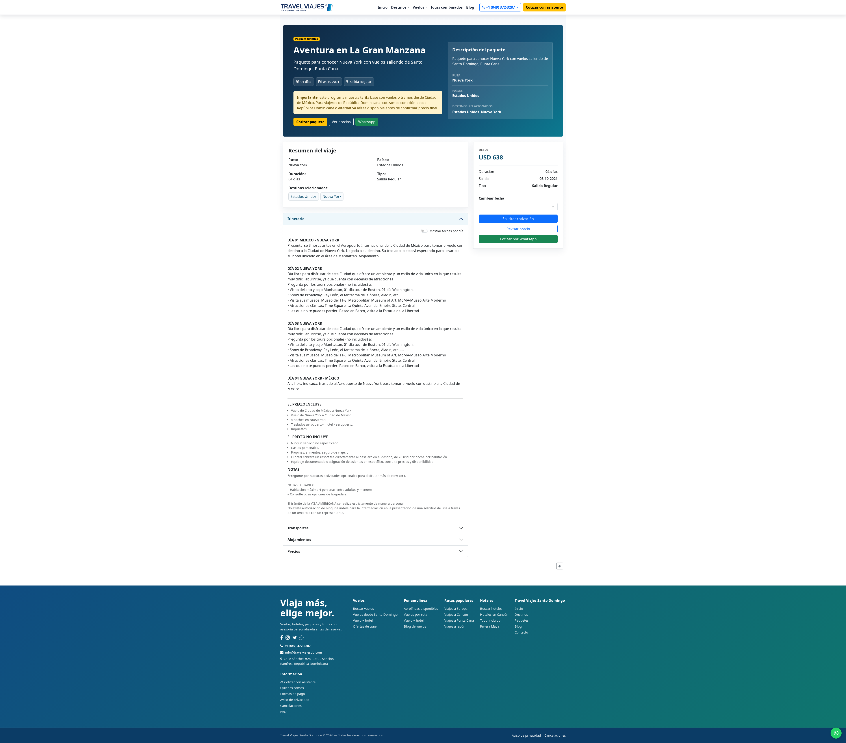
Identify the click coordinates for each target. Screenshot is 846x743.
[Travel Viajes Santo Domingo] (306, 7)
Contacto (521, 632)
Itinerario (296, 218)
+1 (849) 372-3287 (501, 7)
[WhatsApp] (301, 637)
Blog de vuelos (415, 626)
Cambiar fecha (491, 198)
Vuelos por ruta (415, 614)
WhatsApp (366, 121)
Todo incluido (490, 620)
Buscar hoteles (491, 608)
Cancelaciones (291, 705)
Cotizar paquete (310, 121)
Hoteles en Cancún (494, 614)
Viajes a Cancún (456, 614)
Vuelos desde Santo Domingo (375, 614)
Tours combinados (446, 7)
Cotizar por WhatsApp (518, 239)
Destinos (521, 614)
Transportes (298, 528)
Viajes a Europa (456, 608)
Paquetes (522, 620)
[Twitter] (294, 637)
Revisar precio (518, 228)
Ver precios (341, 121)
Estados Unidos (465, 111)
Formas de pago (292, 693)
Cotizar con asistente (544, 7)
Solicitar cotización (518, 218)
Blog (470, 7)
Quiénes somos (292, 688)
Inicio (383, 7)
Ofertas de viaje (365, 626)
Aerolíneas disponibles (421, 608)
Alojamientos (299, 539)
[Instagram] (288, 637)
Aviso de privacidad (294, 699)
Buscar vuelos (363, 608)
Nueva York (491, 111)
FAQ (283, 711)
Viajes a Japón (454, 626)
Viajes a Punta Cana (459, 620)
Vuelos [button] (418, 7)
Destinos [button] (398, 7)
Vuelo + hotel (363, 620)
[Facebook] (281, 637)
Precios (294, 551)
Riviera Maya (489, 626)
